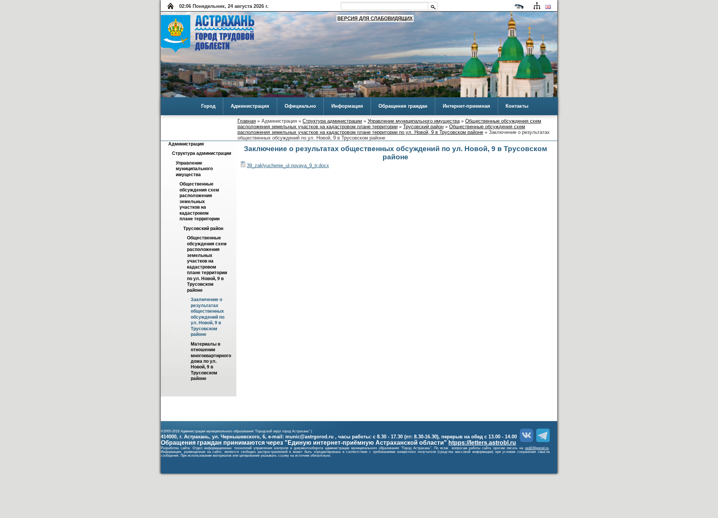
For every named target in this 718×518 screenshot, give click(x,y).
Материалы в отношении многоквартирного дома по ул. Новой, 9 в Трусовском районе (211, 361)
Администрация (250, 106)
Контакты (517, 106)
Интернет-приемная (466, 106)
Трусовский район (423, 126)
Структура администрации (332, 121)
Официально (300, 106)
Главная (246, 121)
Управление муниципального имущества (414, 121)
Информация (347, 106)
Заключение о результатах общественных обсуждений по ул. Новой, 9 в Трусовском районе (208, 317)
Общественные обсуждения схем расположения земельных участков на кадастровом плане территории (389, 123)
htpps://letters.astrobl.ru (482, 442)
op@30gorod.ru (537, 448)
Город (208, 106)
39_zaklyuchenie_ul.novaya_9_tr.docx (288, 165)
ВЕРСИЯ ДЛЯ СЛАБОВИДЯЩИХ (375, 18)
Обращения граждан (402, 106)
